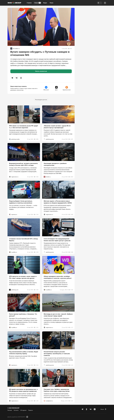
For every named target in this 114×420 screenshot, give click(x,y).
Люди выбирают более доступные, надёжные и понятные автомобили (20, 202)
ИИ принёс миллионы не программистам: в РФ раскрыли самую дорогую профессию (23, 390)
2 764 (37, 214)
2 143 (71, 365)
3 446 (37, 176)
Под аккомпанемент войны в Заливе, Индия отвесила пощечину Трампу (23, 352)
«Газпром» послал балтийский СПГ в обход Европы (23, 239)
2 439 (37, 252)
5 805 (37, 139)
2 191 (37, 327)
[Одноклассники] (86, 409)
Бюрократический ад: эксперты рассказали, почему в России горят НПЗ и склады (23, 164)
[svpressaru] (9, 214)
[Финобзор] (14, 3)
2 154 (37, 365)
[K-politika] (9, 252)
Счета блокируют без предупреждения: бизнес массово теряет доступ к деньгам (57, 239)
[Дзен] (94, 409)
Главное (29, 2)
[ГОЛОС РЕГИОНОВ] (9, 176)
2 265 (37, 289)
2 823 (71, 176)
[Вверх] (104, 409)
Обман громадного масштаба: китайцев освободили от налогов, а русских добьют (58, 277)
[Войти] (105, 2)
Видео (45, 2)
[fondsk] (44, 176)
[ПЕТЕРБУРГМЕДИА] (9, 139)
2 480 (71, 214)
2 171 (71, 327)
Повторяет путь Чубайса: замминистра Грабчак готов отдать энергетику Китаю (57, 390)
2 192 (71, 289)
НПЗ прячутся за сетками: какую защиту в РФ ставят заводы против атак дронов (23, 277)
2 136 (37, 400)
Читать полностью (41, 71)
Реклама (10, 410)
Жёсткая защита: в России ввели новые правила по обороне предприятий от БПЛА (58, 202)
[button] (12, 78)
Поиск (51, 2)
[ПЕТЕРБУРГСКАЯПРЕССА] (44, 139)
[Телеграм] (82, 409)
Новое (37, 2)
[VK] (90, 409)
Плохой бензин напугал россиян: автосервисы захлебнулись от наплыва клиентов (57, 353)
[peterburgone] (9, 289)
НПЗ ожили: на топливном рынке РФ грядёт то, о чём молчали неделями (23, 126)
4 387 (71, 139)
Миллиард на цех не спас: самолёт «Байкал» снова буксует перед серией (58, 315)
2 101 (71, 400)
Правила (30, 410)
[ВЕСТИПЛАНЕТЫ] (44, 400)
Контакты (16, 410)
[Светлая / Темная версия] (99, 2)
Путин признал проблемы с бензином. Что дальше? (23, 315)
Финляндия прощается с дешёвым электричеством (55, 164)
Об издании (23, 410)
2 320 (71, 252)
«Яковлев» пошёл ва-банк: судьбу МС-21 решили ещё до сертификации (57, 126)
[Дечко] (11, 48)
